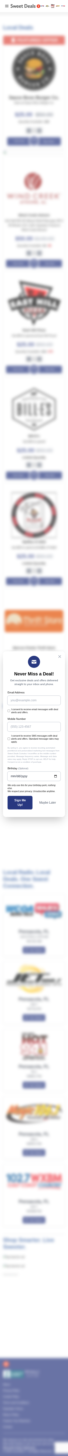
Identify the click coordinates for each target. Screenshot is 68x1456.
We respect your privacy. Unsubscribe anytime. (31, 791)
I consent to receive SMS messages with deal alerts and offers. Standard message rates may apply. (35, 739)
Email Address (16, 692)
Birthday (18, 768)
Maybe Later (47, 802)
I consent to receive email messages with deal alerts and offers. (34, 711)
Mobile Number (17, 718)
